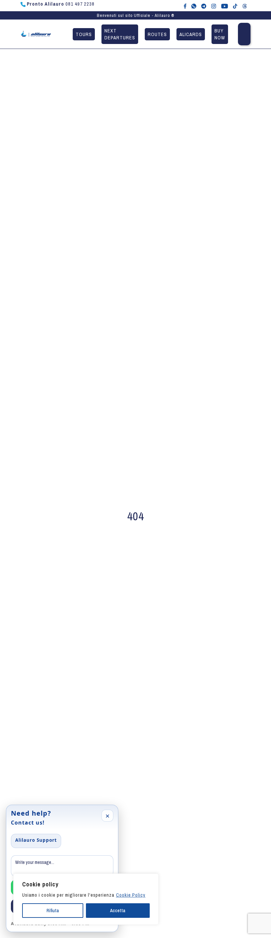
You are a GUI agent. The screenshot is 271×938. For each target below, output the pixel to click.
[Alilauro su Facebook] (185, 6)
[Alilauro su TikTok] (235, 6)
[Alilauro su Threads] (244, 6)
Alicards (190, 34)
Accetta (117, 911)
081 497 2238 (61, 4)
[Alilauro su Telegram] (203, 6)
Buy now (219, 34)
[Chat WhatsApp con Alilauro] (193, 6)
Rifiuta (53, 911)
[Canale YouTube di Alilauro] (224, 6)
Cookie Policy (130, 895)
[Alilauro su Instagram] (213, 6)
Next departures (119, 34)
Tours (84, 34)
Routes (157, 34)
